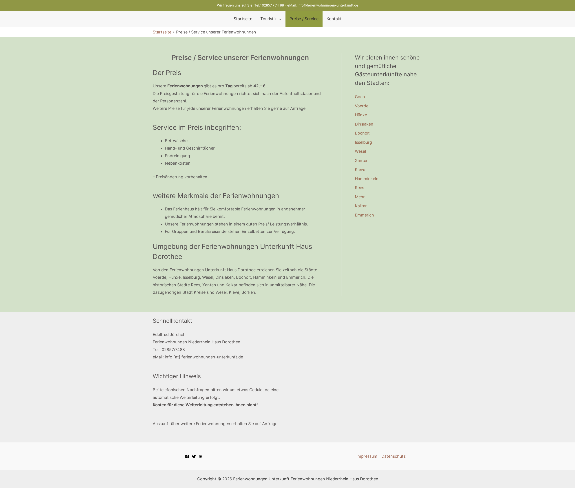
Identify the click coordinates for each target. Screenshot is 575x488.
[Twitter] (194, 457)
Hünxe (361, 115)
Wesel (360, 151)
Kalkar (361, 205)
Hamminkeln (366, 178)
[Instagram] (201, 457)
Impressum (366, 456)
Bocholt (362, 133)
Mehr (360, 196)
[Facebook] (187, 457)
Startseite (243, 18)
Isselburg (363, 142)
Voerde (361, 106)
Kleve (360, 169)
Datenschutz (393, 456)
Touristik (268, 18)
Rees (359, 187)
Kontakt (334, 18)
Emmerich (364, 215)
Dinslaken (364, 124)
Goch (360, 96)
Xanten (362, 160)
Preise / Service (304, 18)
